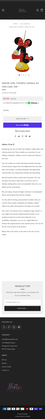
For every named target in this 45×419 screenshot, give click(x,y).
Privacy (4, 360)
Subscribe (21, 308)
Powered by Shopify (22, 414)
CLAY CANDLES (25, 24)
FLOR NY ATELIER (9, 93)
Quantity (6, 110)
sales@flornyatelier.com (10, 339)
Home (15, 24)
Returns (4, 363)
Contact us (5, 370)
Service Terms (6, 367)
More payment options (22, 131)
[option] (22, 51)
